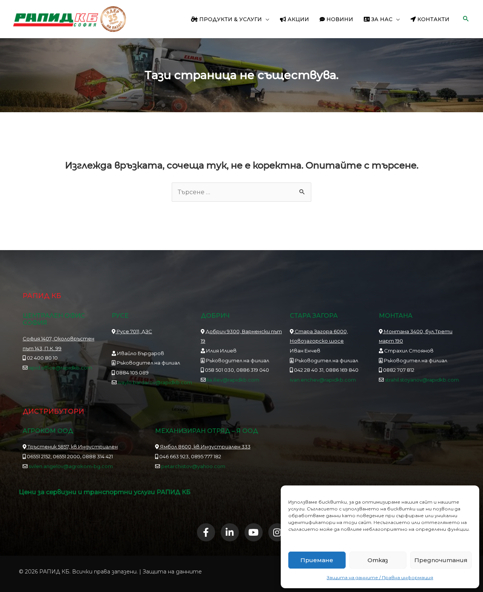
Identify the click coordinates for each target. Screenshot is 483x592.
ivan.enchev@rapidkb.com (323, 380)
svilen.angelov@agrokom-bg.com (71, 466)
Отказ (378, 560)
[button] (265, 19)
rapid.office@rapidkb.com (60, 368)
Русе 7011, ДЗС (133, 331)
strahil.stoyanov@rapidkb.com (421, 380)
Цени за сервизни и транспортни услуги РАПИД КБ (105, 492)
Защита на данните (172, 571)
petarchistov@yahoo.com (193, 466)
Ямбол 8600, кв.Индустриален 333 (205, 447)
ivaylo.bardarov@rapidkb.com (155, 382)
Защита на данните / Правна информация (380, 577)
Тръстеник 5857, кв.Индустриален (72, 447)
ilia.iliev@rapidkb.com (232, 380)
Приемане (316, 560)
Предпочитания (441, 560)
